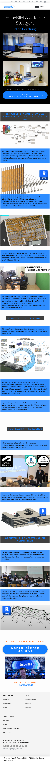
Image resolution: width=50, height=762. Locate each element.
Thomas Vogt (25, 685)
